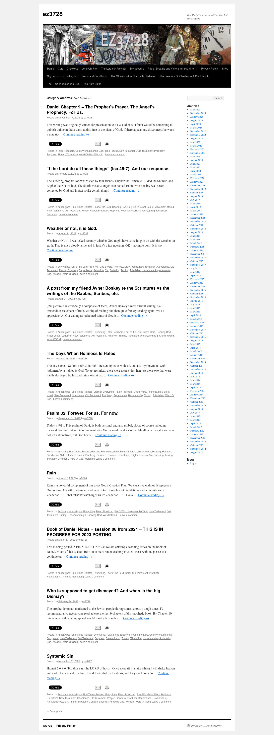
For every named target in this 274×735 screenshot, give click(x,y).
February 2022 (197, 149)
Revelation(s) (142, 210)
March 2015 (196, 351)
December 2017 (197, 253)
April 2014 (195, 387)
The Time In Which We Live (63, 84)
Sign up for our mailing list (62, 76)
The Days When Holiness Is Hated (81, 353)
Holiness (118, 266)
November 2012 (198, 441)
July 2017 (195, 268)
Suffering (115, 270)
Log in (193, 463)
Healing (156, 451)
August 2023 (196, 120)
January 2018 (196, 250)
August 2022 (196, 138)
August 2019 (196, 196)
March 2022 (196, 145)
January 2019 (196, 214)
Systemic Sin (60, 656)
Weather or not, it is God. (72, 228)
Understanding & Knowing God (157, 335)
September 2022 (198, 134)
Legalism (67, 335)
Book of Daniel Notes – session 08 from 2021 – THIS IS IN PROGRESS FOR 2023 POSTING (105, 531)
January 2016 (196, 326)
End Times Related (82, 206)
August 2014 (196, 372)
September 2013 (198, 405)
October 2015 (196, 333)
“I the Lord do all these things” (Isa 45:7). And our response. (108, 168)
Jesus (115, 150)
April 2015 (195, 347)
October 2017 (196, 261)
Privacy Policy (209, 68)
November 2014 (198, 362)
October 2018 (196, 224)
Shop (225, 68)
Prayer (93, 210)
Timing (61, 154)
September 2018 (198, 228)
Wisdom (57, 273)
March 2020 (196, 174)
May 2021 (195, 156)
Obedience (163, 266)
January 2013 (196, 434)
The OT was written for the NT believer (133, 76)
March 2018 (196, 243)
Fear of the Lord (102, 206)
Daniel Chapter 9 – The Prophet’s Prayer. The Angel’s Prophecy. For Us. (101, 109)
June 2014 (195, 380)
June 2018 (195, 235)
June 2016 (195, 307)
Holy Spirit (133, 206)
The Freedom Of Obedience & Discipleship (184, 76)
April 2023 (195, 123)
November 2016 (198, 289)
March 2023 (196, 127)
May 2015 (195, 344)
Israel (108, 150)
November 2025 (198, 113)
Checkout (72, 68)
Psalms (112, 455)
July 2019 (195, 199)
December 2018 (197, 217)
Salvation (52, 214)
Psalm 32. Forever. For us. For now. (83, 413)
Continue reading (76, 134)
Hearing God (96, 150)
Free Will (93, 266)
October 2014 (196, 365)
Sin (107, 270)
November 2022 (198, 131)
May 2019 (195, 203)
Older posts (54, 711)
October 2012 (196, 445)
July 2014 (195, 376)
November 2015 (198, 329)
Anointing (63, 451)
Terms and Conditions (94, 76)
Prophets (52, 154)
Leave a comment (115, 154)
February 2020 (197, 178)
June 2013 (195, 416)
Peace (85, 210)
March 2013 (196, 427)
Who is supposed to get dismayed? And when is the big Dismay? (103, 593)
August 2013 (196, 408)
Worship (98, 154)
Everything (63, 266)
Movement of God (164, 206)
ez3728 (53, 13)
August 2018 (196, 232)
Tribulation (72, 154)
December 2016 (197, 286)
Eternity (98, 391)
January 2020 (196, 181)
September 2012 (198, 448)
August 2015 (196, 340)
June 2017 (195, 271)
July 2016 (195, 304)
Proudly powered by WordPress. (206, 725)
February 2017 (197, 279)
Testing (125, 270)
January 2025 (196, 116)
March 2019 (196, 210)
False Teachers (66, 150)
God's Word (81, 150)
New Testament (127, 150)
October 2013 (196, 401)
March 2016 (196, 318)
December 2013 (197, 398)
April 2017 (195, 275)
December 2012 (197, 437)
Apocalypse (64, 206)
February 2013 (197, 430)
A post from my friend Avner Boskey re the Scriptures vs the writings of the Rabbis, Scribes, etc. (108, 290)
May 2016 (195, 311)
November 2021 (198, 152)
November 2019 (198, 188)
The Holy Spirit (92, 84)
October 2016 (196, 293)
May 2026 (195, 109)
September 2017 (198, 264)
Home (50, 68)
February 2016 (197, 322)
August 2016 (196, 300)
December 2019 (197, 185)
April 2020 (195, 170)
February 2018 (197, 246)
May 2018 (195, 239)
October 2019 (196, 192)
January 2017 (196, 282)
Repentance (127, 210)
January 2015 (196, 354)
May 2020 (195, 167)
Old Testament (145, 150)
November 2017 (198, 257)
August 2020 (196, 160)
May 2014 (195, 383)
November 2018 (198, 221)
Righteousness (159, 210)
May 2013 (195, 419)
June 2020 (195, 163)
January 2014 (196, 394)
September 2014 (198, 369)
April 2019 (195, 206)
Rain (51, 473)
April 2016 (195, 315)
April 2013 (195, 423)
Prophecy (159, 150)
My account (137, 68)
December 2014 (197, 358)
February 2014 (197, 390)
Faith (116, 451)
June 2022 (195, 142)
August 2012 (196, 452)
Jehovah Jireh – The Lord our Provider (104, 68)
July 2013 (195, 412)
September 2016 (198, 297)
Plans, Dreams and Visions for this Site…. (172, 68)
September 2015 (198, 336)
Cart (60, 68)
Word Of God (86, 154)
